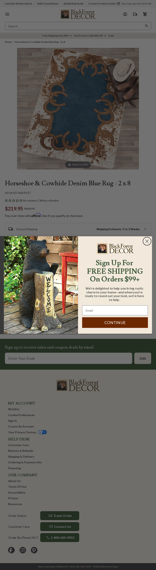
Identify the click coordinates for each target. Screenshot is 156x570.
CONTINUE (115, 322)
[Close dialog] (147, 241)
